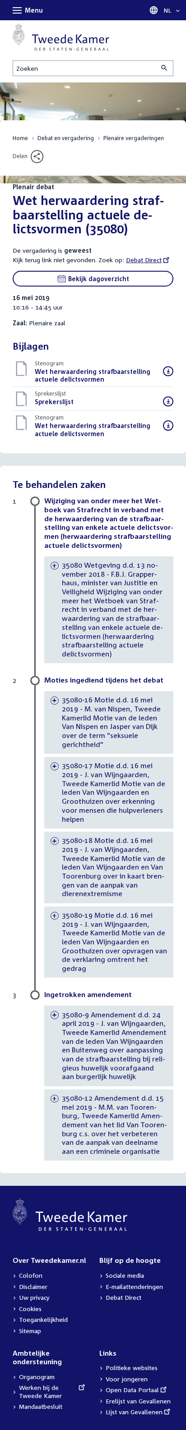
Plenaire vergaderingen (133, 138)
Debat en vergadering (65, 138)
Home (20, 138)
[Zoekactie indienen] (165, 68)
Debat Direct (144, 260)
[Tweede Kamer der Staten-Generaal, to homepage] (61, 37)
